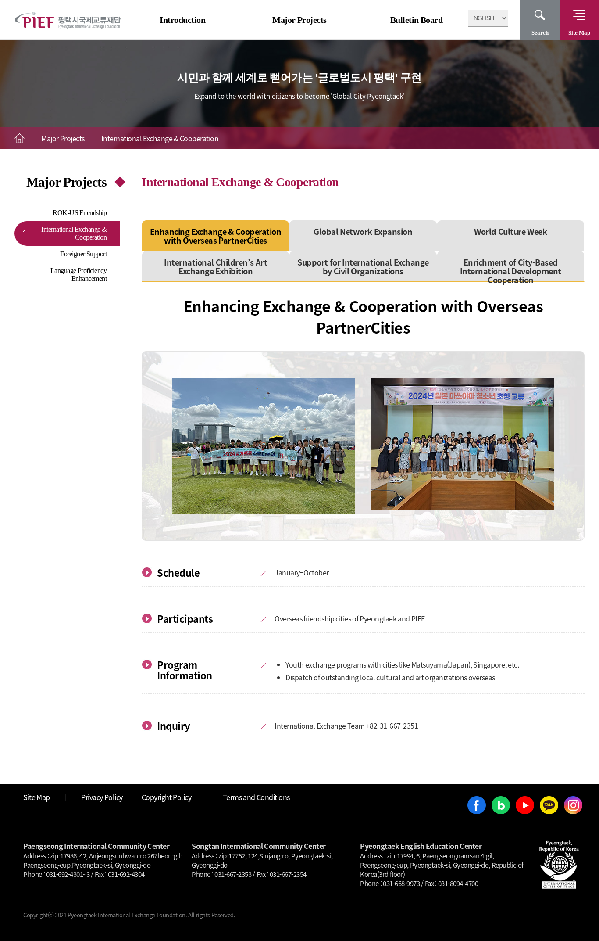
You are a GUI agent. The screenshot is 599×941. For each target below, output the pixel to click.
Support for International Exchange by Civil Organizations (363, 266)
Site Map (579, 32)
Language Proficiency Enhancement (78, 274)
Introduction (182, 20)
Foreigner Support (83, 254)
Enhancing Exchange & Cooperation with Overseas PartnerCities (216, 236)
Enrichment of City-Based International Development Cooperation (510, 270)
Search (540, 32)
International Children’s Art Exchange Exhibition (215, 266)
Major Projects (299, 20)
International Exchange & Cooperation (74, 233)
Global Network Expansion (363, 231)
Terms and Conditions (256, 797)
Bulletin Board (416, 20)
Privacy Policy (102, 797)
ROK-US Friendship (80, 212)
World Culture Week (510, 231)
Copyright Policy (167, 797)
